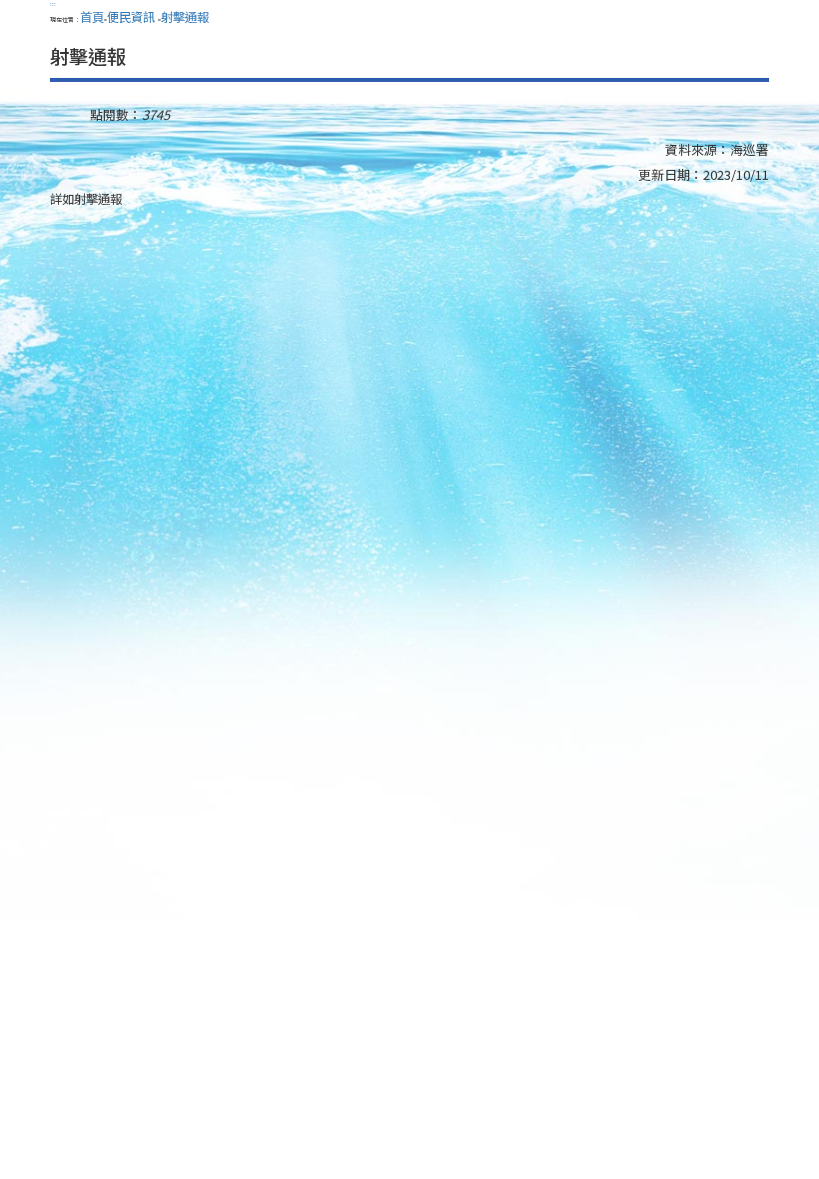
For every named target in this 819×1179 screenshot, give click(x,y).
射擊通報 (185, 17)
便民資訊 (132, 17)
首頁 (92, 17)
